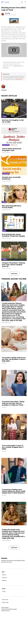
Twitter (3, 591)
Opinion (4, 202)
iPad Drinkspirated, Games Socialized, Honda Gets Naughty (13, 235)
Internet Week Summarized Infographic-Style (11, 149)
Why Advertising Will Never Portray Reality (11, 206)
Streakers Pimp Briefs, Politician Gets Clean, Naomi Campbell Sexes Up (13, 264)
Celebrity (4, 259)
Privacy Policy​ (5, 602)
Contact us (4, 577)
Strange (4, 116)
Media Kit (4, 580)
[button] (25, 2)
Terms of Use (5, 599)
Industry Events (6, 173)
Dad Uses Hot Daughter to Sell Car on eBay (13, 121)
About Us (4, 574)
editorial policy (17, 65)
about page (5, 67)
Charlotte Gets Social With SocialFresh (11, 178)
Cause (4, 230)
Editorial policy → (19, 79)
